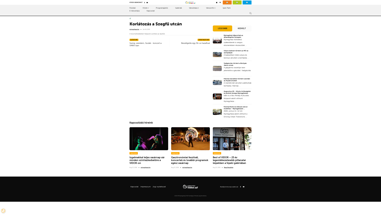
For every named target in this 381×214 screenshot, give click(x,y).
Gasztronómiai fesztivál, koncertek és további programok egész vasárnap (189, 160)
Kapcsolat (151, 11)
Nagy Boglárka (228, 167)
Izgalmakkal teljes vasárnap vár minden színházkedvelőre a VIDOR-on (147, 160)
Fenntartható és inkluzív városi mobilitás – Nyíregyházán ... (235, 108)
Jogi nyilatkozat (159, 187)
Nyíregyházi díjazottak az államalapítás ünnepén (233, 36)
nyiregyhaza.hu (134, 29)
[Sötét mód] (218, 2)
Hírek (145, 8)
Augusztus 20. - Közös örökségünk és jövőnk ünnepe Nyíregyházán (237, 92)
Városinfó (210, 8)
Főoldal (132, 8)
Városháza (193, 8)
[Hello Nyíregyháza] (247, 2)
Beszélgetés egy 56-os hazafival (195, 43)
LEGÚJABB (222, 28)
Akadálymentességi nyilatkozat (229, 187)
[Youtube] (147, 3)
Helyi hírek (133, 153)
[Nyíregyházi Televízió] (227, 2)
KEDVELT (242, 28)
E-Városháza (134, 11)
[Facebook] (144, 3)
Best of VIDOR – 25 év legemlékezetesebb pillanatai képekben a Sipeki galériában (229, 160)
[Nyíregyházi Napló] (237, 2)
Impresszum (145, 187)
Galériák (178, 8)
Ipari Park (226, 8)
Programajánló (162, 8)
